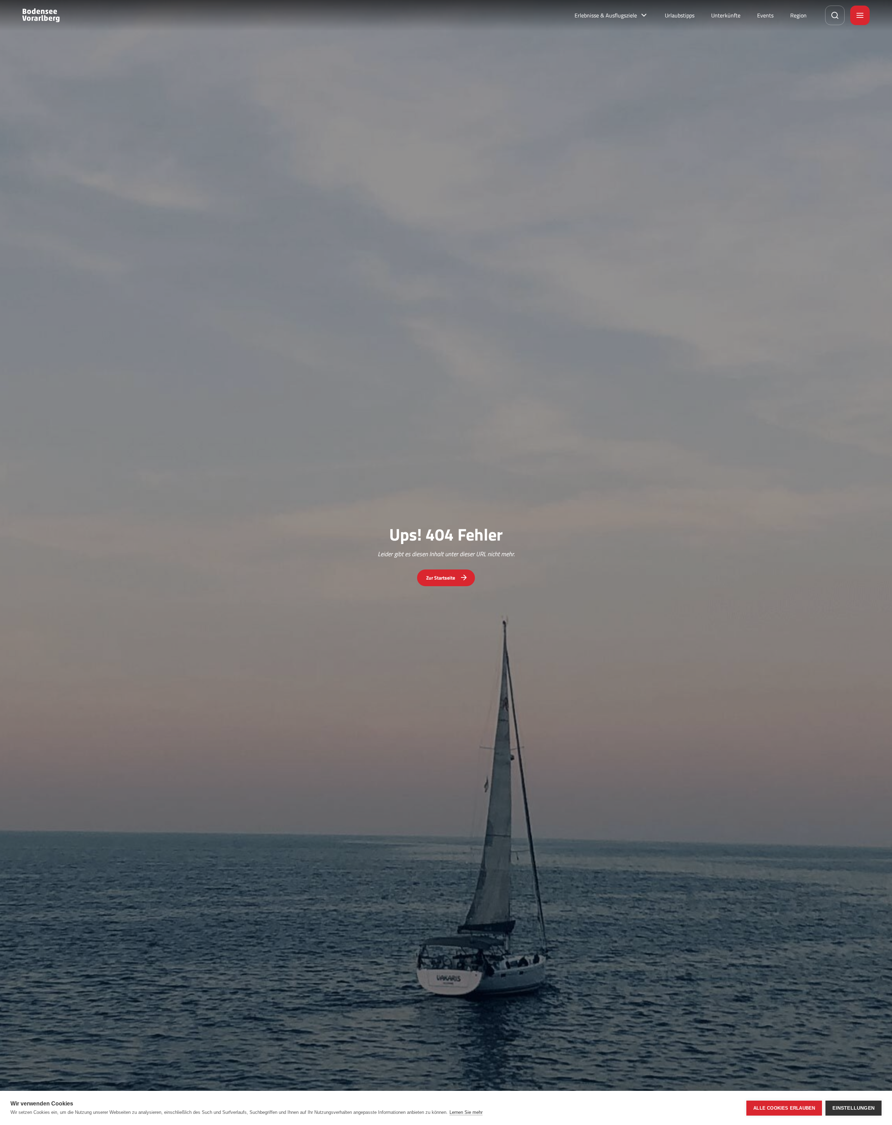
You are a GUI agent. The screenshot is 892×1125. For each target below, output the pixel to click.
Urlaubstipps (679, 15)
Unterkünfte (725, 15)
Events (765, 15)
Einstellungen (853, 1108)
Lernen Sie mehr (466, 1112)
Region (798, 15)
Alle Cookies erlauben (784, 1108)
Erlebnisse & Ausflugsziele (606, 15)
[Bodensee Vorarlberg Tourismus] (41, 15)
